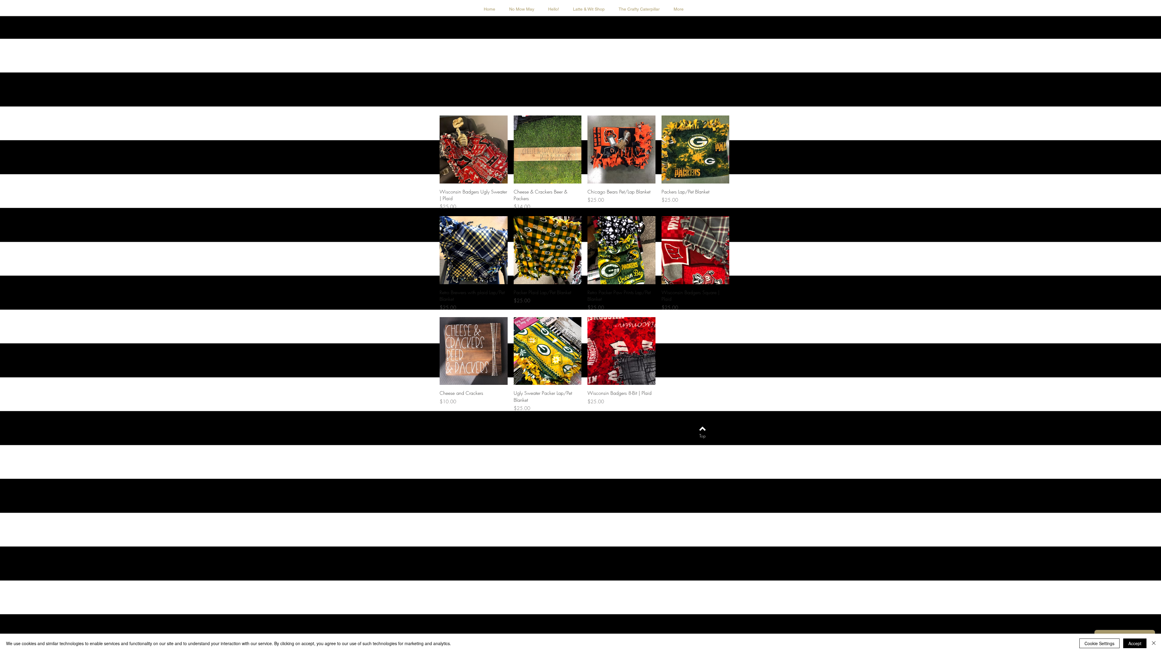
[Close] (1153, 643)
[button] (589, 9)
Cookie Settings (1099, 643)
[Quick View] (474, 149)
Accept (1134, 643)
